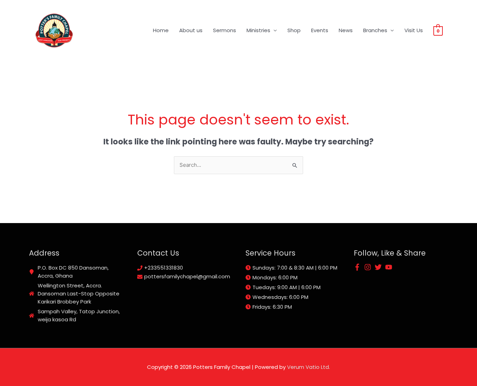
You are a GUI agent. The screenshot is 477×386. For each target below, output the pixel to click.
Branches (375, 30)
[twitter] (379, 267)
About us (191, 30)
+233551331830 (163, 267)
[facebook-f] (358, 267)
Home (161, 30)
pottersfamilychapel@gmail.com (187, 276)
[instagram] (368, 267)
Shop (294, 30)
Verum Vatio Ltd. (308, 367)
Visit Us (413, 30)
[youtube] (389, 267)
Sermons (224, 30)
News (346, 30)
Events (319, 30)
